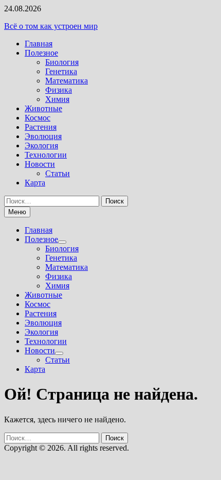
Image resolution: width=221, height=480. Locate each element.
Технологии (46, 154)
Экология (41, 145)
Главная (38, 43)
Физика (58, 89)
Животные (43, 108)
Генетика (61, 71)
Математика (66, 80)
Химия (57, 99)
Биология (62, 62)
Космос (37, 117)
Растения (41, 127)
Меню (17, 212)
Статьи (57, 173)
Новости (40, 164)
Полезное (41, 52)
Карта (35, 182)
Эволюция (43, 136)
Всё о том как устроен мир (51, 26)
